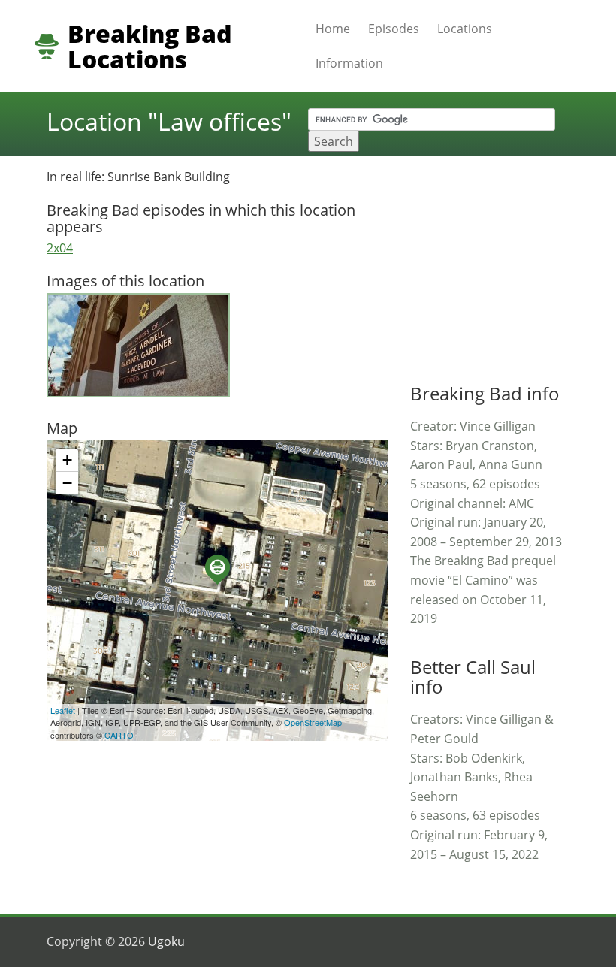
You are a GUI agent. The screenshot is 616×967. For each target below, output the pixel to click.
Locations (464, 28)
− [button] (67, 482)
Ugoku (166, 941)
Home (333, 28)
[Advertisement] (513, 261)
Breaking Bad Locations (150, 46)
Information (349, 63)
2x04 (60, 248)
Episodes (393, 28)
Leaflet (62, 710)
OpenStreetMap (313, 722)
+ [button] (67, 460)
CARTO (119, 735)
